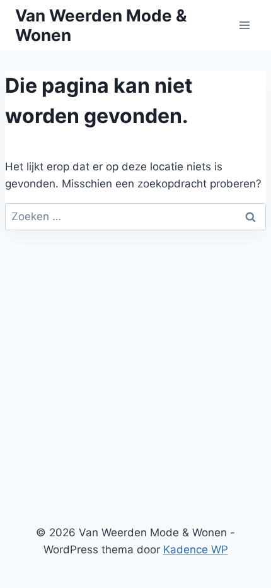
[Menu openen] (244, 25)
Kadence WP (195, 549)
